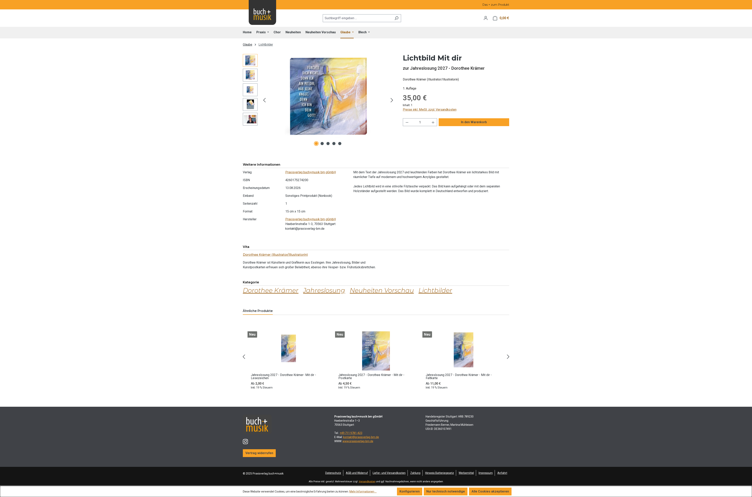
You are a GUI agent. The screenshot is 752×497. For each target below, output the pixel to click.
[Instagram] (245, 439)
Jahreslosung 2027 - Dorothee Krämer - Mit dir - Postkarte (371, 376)
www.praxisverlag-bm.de (358, 441)
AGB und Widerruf (357, 472)
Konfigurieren (410, 491)
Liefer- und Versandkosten (389, 472)
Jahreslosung (324, 290)
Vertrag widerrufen (259, 453)
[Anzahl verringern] (407, 122)
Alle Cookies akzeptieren (490, 491)
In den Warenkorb (474, 122)
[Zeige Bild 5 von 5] (339, 143)
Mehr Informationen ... (363, 491)
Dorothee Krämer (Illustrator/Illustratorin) (275, 255)
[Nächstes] (392, 100)
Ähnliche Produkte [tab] (258, 311)
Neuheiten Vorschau (382, 290)
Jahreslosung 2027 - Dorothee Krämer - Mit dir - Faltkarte (459, 376)
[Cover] (328, 96)
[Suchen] (396, 18)
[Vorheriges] (264, 100)
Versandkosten (367, 481)
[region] (319, 100)
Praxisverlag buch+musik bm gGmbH (310, 172)
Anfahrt (502, 472)
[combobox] (357, 18)
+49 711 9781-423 (351, 433)
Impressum (486, 472)
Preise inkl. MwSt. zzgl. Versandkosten (429, 109)
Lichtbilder (435, 290)
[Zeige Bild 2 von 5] (322, 143)
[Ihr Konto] (485, 18)
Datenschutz (333, 472)
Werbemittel (466, 472)
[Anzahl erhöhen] (433, 122)
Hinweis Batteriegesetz (439, 472)
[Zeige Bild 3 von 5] (328, 143)
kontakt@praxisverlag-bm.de (361, 437)
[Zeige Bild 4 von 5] (333, 143)
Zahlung (415, 472)
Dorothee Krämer (270, 290)
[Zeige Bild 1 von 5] (316, 143)
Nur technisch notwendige (445, 491)
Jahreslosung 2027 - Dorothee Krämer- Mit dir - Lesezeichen (283, 376)
